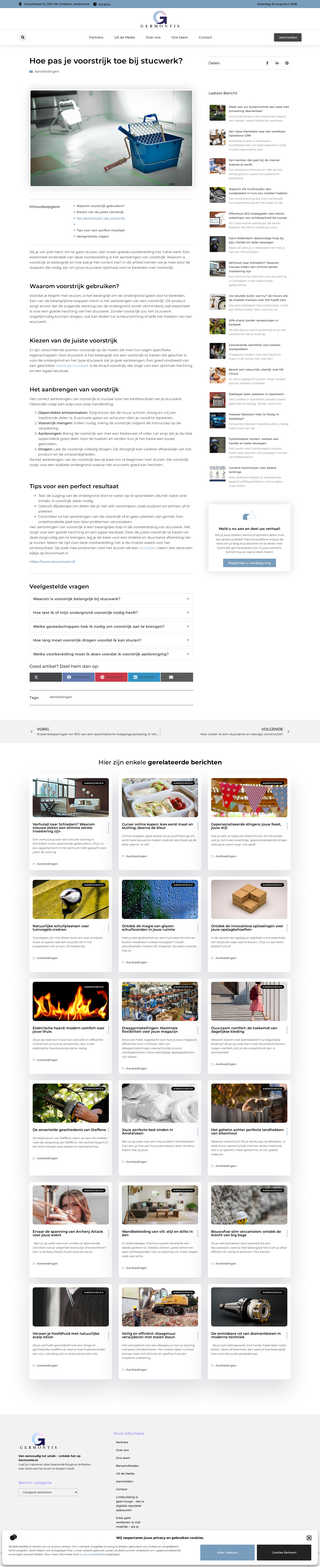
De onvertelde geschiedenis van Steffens (69, 1130)
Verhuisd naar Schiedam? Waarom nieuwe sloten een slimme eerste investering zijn (254, 267)
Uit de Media (124, 37)
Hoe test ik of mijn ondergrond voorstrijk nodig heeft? (111, 612)
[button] (309, 1538)
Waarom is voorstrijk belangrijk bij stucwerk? (111, 599)
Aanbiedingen (47, 71)
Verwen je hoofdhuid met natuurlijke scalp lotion (66, 1335)
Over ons (153, 37)
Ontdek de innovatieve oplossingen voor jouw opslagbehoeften (247, 928)
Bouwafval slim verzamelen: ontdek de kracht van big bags (246, 1233)
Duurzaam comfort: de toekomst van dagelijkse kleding (244, 1030)
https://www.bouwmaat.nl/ (52, 562)
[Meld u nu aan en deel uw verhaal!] (249, 515)
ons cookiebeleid (93, 1554)
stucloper (147, 548)
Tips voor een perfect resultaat (101, 230)
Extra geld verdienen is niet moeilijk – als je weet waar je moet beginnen (129, 1526)
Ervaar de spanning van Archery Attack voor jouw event (68, 1233)
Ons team (180, 37)
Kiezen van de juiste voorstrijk (100, 212)
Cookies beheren (284, 1552)
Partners (96, 37)
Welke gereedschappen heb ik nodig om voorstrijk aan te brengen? (111, 626)
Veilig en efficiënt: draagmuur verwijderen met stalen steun (149, 1335)
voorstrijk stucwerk (72, 366)
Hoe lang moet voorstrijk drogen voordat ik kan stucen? (111, 640)
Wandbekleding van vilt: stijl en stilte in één (157, 1233)
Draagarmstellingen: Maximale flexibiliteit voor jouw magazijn (150, 1030)
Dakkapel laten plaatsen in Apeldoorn (256, 394)
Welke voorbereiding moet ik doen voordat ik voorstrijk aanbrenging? (111, 654)
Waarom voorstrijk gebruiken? (101, 206)
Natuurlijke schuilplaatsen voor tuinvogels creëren (61, 928)
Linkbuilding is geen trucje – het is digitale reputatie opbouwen (130, 1503)
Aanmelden (124, 1481)
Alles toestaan (227, 1552)
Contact (205, 37)
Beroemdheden (127, 1465)
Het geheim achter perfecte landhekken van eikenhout (247, 1131)
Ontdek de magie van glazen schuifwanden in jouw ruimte (148, 928)
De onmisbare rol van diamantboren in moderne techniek (246, 1335)
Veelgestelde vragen (93, 236)
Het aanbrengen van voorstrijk (101, 218)
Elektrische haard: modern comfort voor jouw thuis (68, 1030)
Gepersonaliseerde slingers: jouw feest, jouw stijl (246, 826)
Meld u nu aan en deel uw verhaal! (249, 529)
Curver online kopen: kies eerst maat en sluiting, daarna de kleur (157, 826)
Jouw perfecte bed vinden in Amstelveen (147, 1131)
